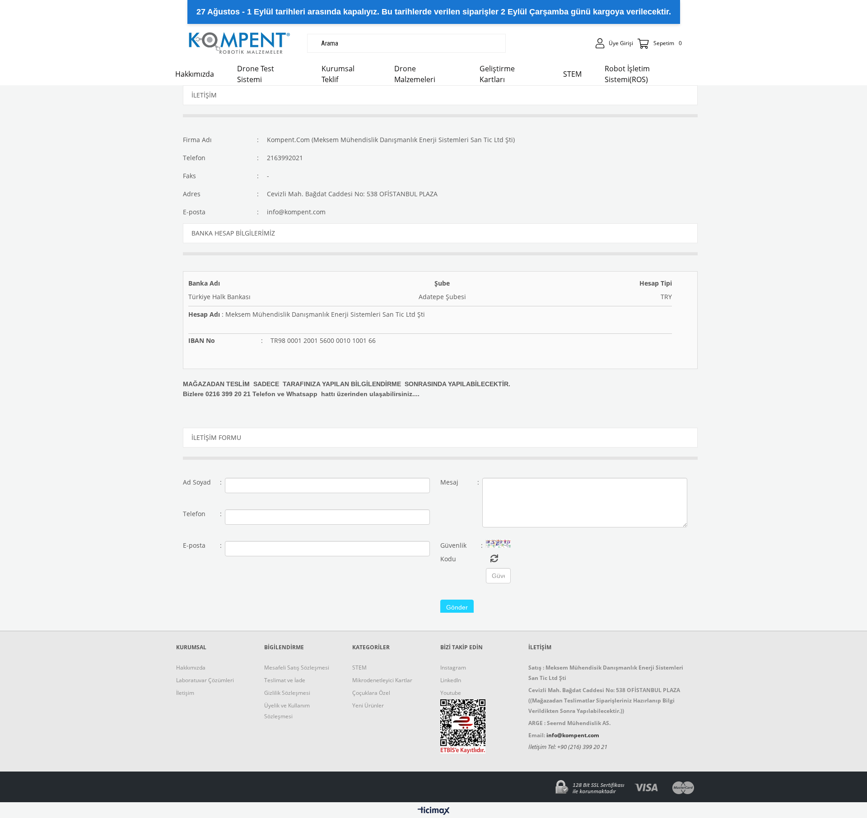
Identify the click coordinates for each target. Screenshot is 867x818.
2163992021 (285, 157)
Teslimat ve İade (284, 680)
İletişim (185, 693)
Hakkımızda (190, 667)
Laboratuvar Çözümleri (205, 680)
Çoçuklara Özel (371, 693)
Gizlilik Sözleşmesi (287, 693)
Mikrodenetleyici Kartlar (382, 680)
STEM (359, 667)
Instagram (453, 667)
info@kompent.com (296, 212)
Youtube (450, 693)
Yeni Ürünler (368, 705)
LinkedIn (450, 680)
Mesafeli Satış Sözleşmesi (296, 667)
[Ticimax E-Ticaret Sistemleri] (434, 811)
